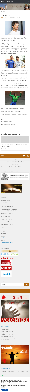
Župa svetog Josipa (7, 1)
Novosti (3, 11)
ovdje (3, 387)
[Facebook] (26, 156)
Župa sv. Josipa (5, 17)
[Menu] (28, 1)
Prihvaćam (5, 389)
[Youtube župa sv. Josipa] (23, 156)
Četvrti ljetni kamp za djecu (21, 144)
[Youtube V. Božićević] (28, 156)
